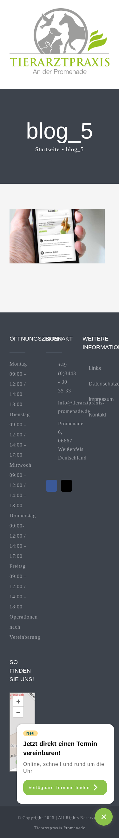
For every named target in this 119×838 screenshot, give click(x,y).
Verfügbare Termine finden (59, 787)
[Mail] (66, 486)
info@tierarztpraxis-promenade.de (65, 407)
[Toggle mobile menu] (106, 77)
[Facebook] (51, 486)
